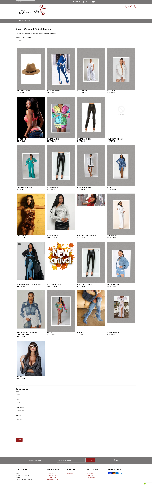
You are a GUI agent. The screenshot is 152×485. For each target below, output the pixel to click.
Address (18, 477)
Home (19, 21)
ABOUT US (50, 473)
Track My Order (91, 477)
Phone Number (20, 407)
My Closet (26, 21)
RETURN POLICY (52, 479)
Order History (90, 475)
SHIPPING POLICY (53, 475)
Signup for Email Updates (34, 460)
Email (17, 399)
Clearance (70, 473)
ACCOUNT (77, 2)
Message (18, 415)
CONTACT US (51, 477)
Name (17, 391)
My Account (89, 473)
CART (90, 2)
